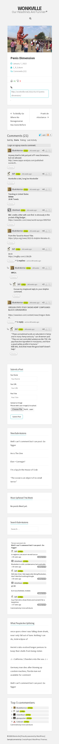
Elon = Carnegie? (17, 461)
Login (10, 145)
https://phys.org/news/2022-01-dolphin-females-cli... (29, 238)
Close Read (20, 715)
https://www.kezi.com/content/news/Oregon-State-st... (29, 316)
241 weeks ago (34, 150)
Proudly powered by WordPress (32, 736)
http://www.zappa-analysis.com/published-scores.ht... (26, 161)
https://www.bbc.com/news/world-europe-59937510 (29, 220)
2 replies (21, 260)
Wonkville (29, 8)
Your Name (14, 375)
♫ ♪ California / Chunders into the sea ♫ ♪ (29, 659)
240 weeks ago (32, 284)
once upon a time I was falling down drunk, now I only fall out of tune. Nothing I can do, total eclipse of (29, 635)
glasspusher (21, 718)
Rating (23, 140)
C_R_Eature (18, 67)
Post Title (13, 393)
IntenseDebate (27, 608)
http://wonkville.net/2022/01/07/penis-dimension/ (28, 93)
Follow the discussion (49, 135)
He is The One (16, 453)
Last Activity (32, 140)
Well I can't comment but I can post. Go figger (27, 546)
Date (16, 140)
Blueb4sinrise (17, 150)
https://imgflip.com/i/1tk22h (19, 256)
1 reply (20, 322)
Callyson (19, 722)
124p (23, 210)
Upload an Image (16, 403)
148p (18, 174)
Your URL (13, 384)
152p (26, 151)
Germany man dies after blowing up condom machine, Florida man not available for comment (26, 671)
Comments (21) (19, 71)
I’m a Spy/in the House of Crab (24, 469)
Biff (13, 174)
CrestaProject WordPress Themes (34, 739)
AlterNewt (16, 210)
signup (18, 145)
